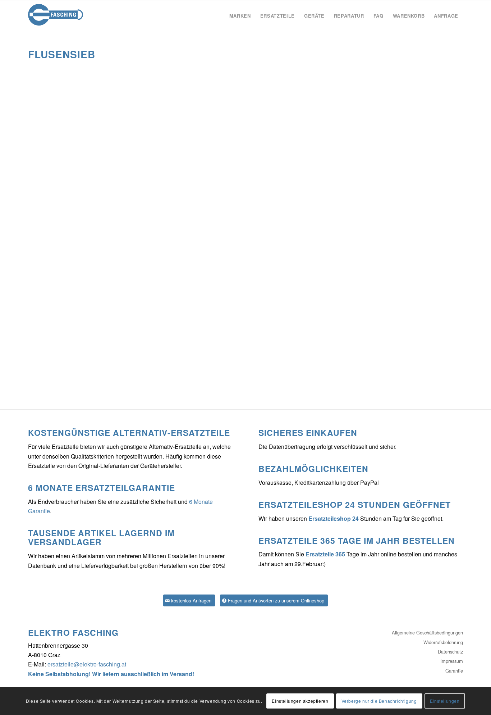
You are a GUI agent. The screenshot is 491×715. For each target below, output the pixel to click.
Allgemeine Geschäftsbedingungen (427, 632)
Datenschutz (450, 651)
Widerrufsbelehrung (443, 642)
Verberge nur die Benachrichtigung (379, 701)
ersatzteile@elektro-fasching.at (86, 664)
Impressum (451, 660)
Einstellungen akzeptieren (300, 701)
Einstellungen (445, 701)
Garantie (454, 670)
